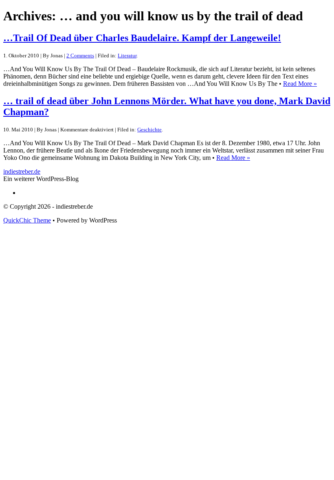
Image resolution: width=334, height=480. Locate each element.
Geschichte (149, 130)
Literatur (127, 55)
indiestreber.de (21, 171)
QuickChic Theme (27, 220)
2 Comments (80, 55)
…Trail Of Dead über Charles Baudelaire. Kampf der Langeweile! (142, 38)
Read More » (300, 83)
